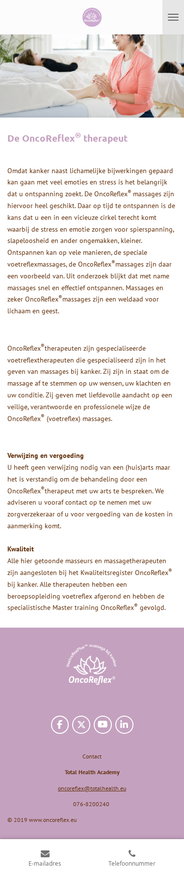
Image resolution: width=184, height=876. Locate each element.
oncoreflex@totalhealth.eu (92, 788)
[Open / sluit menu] (173, 17)
